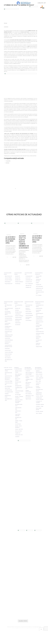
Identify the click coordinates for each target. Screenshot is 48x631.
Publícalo (7, 162)
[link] (33, 7)
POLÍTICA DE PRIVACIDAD (22, 628)
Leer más (14, 257)
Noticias (5, 23)
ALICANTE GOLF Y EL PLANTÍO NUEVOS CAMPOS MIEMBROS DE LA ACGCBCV (24, 242)
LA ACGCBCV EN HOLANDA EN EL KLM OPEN (37, 239)
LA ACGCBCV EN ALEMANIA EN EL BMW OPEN (10, 240)
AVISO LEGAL (14, 628)
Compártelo (8, 160)
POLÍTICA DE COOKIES (32, 628)
